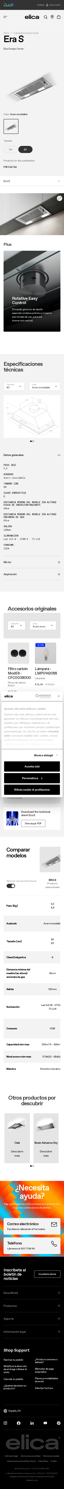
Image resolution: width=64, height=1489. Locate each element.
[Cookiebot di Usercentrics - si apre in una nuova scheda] (37, 696)
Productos (10, 1306)
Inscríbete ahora (47, 1274)
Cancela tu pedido (13, 1379)
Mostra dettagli (43, 755)
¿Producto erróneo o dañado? (46, 1361)
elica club (9, 5)
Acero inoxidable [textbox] (41, 387)
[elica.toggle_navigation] (5, 17)
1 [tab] (31, 441)
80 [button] (25, 149)
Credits (54, 1461)
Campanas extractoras (26, 33)
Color (34, 385)
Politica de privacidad (51, 1456)
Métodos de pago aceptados (44, 1370)
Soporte (9, 1319)
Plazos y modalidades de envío (46, 1380)
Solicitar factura (44, 1388)
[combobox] (44, 386)
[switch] (11, 886)
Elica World (11, 1293)
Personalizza (30, 777)
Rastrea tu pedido (13, 1360)
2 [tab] (33, 441)
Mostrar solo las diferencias (21, 881)
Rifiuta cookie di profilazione (32, 789)
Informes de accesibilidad (30, 1456)
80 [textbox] (8, 387)
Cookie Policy (43, 1461)
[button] (11, 126)
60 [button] (10, 149)
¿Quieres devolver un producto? (15, 1387)
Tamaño (10, 385)
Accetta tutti (32, 766)
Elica (6, 33)
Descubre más (17, 1153)
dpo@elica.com (32, 1480)
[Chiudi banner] (58, 696)
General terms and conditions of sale (21, 1461)
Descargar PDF (33, 823)
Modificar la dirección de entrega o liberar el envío (15, 1369)
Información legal (15, 1332)
